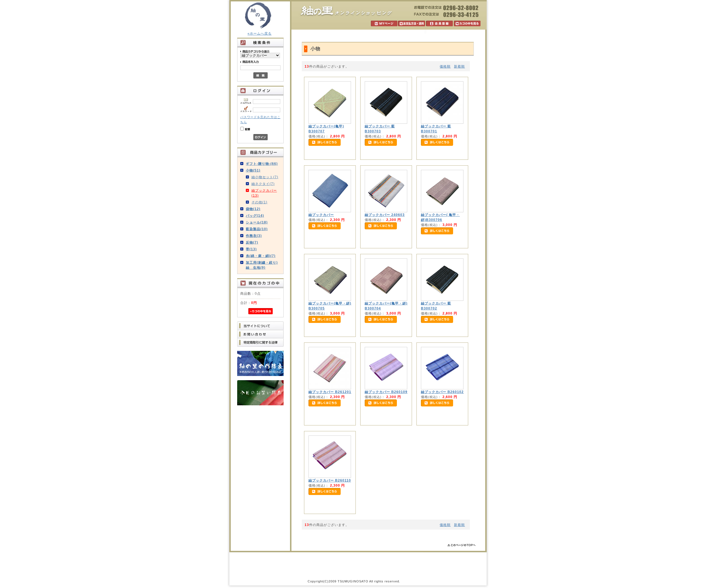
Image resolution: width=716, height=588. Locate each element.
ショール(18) (257, 222)
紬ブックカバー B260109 (386, 392)
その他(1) (259, 202)
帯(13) (251, 249)
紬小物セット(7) (264, 177)
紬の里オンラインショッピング (346, 11)
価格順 (445, 66)
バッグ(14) (255, 216)
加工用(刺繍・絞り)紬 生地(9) (262, 265)
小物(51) (253, 170)
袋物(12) (253, 209)
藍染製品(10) (257, 229)
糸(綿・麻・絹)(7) (260, 256)
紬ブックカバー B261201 (329, 392)
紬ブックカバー (321, 215)
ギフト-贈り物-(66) (262, 164)
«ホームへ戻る (260, 33)
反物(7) (252, 242)
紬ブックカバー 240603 (385, 215)
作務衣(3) (254, 236)
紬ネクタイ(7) (263, 184)
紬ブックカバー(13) (264, 193)
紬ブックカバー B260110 (329, 480)
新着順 (459, 66)
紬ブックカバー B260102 (442, 392)
